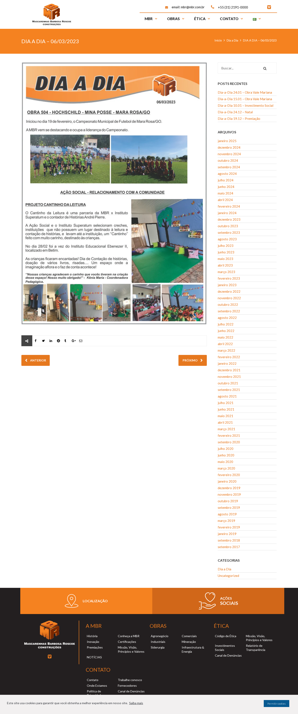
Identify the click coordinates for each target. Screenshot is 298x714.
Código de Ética (225, 636)
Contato (229, 19)
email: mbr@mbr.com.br (188, 7)
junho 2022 (226, 331)
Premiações (95, 647)
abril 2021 (225, 422)
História (92, 636)
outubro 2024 (228, 160)
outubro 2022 (228, 304)
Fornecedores (127, 685)
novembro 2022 (229, 298)
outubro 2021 (228, 383)
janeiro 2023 (227, 285)
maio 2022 (225, 337)
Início (218, 40)
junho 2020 (226, 455)
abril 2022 (225, 344)
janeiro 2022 (227, 363)
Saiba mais (136, 703)
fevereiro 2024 (229, 206)
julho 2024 (225, 180)
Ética (200, 19)
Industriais (158, 641)
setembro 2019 (229, 507)
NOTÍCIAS (94, 657)
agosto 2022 (227, 318)
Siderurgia (157, 647)
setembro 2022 (229, 311)
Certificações (127, 641)
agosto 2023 (227, 239)
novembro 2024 (229, 154)
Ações (226, 598)
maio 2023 (225, 259)
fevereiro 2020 (229, 475)
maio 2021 (225, 416)
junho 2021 (226, 409)
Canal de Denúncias (228, 655)
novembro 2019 (229, 494)
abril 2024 (225, 200)
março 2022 (226, 350)
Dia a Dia (232, 40)
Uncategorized (228, 576)
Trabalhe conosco (130, 680)
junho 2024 (226, 187)
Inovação (93, 641)
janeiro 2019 (227, 534)
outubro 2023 (228, 226)
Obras (173, 19)
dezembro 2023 (229, 219)
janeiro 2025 (227, 141)
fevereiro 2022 (229, 357)
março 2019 (226, 521)
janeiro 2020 (227, 481)
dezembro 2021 (229, 370)
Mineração (189, 641)
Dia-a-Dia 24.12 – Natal (235, 112)
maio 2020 (225, 462)
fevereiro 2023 (229, 278)
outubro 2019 (228, 501)
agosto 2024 (227, 173)
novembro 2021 (229, 377)
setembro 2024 (229, 167)
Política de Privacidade (95, 693)
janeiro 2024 (227, 213)
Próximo (190, 360)
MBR (149, 19)
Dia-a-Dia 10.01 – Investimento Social (245, 105)
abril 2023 (225, 265)
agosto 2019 (227, 514)
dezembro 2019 (229, 488)
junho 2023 (226, 252)
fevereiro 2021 (229, 435)
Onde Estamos (97, 685)
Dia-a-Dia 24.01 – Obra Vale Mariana (245, 92)
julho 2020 (225, 449)
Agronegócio (159, 636)
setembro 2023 (229, 232)
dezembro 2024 (229, 147)
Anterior (37, 360)
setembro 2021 (229, 390)
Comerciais (189, 636)
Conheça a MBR (128, 636)
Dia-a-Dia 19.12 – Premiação (239, 118)
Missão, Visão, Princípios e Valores (131, 649)
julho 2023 (225, 246)
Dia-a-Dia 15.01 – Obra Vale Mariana (245, 99)
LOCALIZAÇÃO (95, 601)
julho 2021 (225, 403)
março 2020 (226, 468)
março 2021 (226, 429)
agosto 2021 (227, 396)
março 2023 (226, 272)
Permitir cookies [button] (276, 703)
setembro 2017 (229, 547)
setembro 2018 (229, 540)
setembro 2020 (229, 442)
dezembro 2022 (229, 291)
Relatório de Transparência (255, 647)
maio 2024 (225, 193)
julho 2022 (225, 324)
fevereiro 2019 (229, 527)
